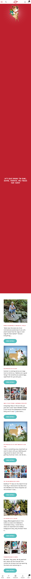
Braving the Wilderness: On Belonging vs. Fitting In (15, 325)
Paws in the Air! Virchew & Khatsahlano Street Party (15, 403)
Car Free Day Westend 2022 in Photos (11, 481)
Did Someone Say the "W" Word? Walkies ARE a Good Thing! (15, 445)
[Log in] (25, 2)
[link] (15, 21)
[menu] (2, 2)
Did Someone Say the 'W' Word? (10, 368)
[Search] (6, 2)
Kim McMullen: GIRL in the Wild (10, 518)
